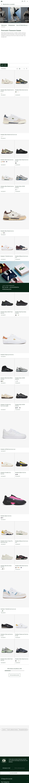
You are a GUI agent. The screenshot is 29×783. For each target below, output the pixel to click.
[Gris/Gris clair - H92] (5, 161)
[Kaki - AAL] (2, 233)
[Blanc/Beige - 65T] (17, 163)
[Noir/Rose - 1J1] (20, 407)
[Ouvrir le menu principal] (27, 1)
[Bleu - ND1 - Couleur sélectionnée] (16, 660)
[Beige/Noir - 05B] (2, 161)
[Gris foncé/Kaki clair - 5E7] (17, 567)
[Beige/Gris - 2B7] (2, 136)
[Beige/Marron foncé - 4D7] (18, 91)
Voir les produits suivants (14, 675)
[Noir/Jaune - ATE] (2, 517)
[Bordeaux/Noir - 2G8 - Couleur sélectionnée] (16, 567)
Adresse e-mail (6, 768)
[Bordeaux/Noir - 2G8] (4, 161)
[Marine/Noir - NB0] (6, 161)
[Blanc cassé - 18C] (17, 315)
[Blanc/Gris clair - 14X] (18, 407)
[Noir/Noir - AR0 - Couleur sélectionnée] (16, 163)
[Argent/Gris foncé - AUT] (17, 189)
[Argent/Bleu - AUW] (17, 381)
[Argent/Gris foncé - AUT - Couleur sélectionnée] (16, 381)
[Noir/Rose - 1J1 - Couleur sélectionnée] (1, 517)
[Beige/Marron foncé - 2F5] (17, 660)
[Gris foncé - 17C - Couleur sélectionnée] (16, 315)
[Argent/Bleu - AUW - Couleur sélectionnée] (16, 189)
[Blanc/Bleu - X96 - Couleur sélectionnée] (1, 136)
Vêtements (4, 25)
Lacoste (4, 729)
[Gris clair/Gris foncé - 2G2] (17, 91)
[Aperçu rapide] (13, 87)
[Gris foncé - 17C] (2, 569)
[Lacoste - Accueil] (2, 1)
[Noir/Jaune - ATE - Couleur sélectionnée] (16, 474)
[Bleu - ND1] (4, 233)
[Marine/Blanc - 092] (17, 407)
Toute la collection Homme (12, 729)
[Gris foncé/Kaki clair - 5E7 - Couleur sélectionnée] (1, 161)
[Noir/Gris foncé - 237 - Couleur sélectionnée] (1, 381)
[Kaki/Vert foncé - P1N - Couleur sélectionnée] (16, 91)
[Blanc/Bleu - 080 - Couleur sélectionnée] (1, 611)
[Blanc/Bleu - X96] (2, 93)
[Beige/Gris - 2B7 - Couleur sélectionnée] (1, 93)
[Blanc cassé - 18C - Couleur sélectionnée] (1, 569)
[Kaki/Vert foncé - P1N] (2, 381)
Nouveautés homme (23, 729)
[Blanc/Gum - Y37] (2, 611)
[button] (25, 1)
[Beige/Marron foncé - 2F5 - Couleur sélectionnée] (1, 233)
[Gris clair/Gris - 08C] (5, 233)
